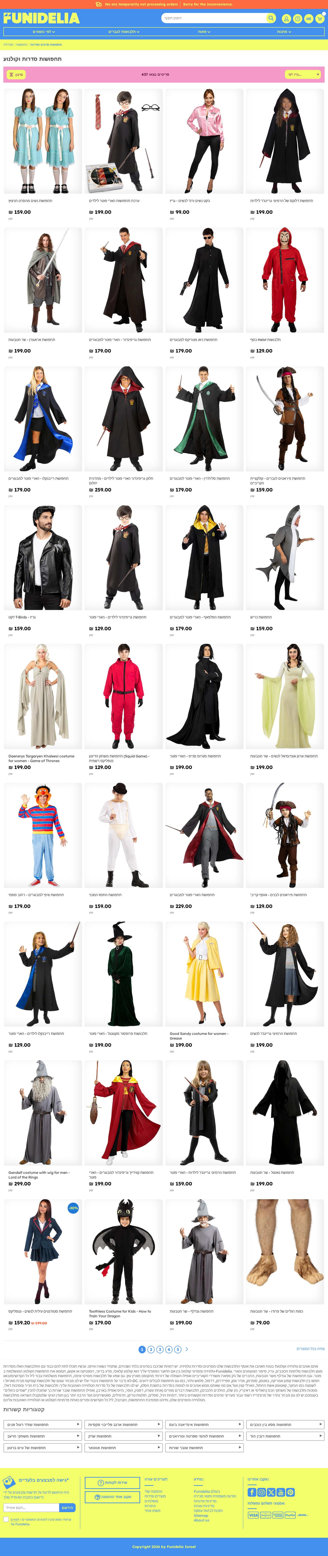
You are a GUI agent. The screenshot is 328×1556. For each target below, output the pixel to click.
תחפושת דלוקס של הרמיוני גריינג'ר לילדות (281, 200)
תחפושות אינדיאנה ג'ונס (189, 1424)
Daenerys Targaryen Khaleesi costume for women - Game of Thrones (41, 758)
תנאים (15, 1519)
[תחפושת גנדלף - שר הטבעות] (204, 1252)
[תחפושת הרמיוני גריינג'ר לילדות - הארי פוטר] (204, 1113)
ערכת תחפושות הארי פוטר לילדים (114, 200)
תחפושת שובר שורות (186, 1448)
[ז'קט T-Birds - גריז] (43, 558)
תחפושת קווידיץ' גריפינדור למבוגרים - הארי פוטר (121, 1174)
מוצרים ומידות (155, 1496)
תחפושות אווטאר (102, 1448)
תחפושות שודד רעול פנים (27, 1424)
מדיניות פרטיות (205, 1501)
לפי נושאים (42, 31)
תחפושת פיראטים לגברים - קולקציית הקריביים (277, 480)
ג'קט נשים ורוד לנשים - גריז (190, 200)
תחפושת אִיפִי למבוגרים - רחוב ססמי (36, 895)
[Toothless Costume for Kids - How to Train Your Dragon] (124, 1252)
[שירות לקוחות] (297, 18)
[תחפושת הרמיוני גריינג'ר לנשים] (285, 974)
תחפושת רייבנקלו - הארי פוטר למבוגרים (38, 478)
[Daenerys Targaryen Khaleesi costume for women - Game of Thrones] (43, 696)
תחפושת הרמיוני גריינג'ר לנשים (273, 1033)
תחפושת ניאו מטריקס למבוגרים (193, 339)
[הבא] (186, 1349)
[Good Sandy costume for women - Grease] (204, 974)
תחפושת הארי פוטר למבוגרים (192, 895)
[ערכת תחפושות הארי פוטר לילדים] (124, 141)
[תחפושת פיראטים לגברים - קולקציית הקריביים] (285, 419)
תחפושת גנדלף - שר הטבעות (192, 1311)
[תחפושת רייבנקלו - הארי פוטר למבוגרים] (43, 419)
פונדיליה (8, 44)
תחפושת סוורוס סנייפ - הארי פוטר (195, 756)
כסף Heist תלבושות (265, 339)
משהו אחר (152, 1510)
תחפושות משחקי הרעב (26, 1436)
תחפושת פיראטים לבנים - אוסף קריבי (278, 895)
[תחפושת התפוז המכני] (124, 835)
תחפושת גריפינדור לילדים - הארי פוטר (117, 617)
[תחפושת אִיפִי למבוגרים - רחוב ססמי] (43, 835)
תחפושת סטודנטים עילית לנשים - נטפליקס (40, 1311)
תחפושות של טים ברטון (26, 1448)
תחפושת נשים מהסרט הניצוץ (30, 200)
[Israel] (252, 1493)
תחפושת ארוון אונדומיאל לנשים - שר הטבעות (284, 756)
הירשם (67, 1507)
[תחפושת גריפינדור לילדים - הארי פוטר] (124, 558)
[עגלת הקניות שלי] (320, 18)
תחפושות (21, 44)
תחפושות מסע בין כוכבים (270, 1424)
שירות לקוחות (115, 1482)
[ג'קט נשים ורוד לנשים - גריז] (204, 141)
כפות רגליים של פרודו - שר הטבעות (276, 1311)
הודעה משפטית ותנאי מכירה (215, 1496)
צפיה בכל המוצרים (311, 1348)
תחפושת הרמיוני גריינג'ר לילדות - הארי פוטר (203, 1172)
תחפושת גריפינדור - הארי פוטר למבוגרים (120, 339)
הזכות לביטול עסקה (208, 1510)
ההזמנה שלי (153, 1491)
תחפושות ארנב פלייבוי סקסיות (112, 1424)
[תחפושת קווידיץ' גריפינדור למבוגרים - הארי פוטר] (124, 1113)
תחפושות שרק (99, 1436)
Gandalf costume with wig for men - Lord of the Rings (39, 1174)
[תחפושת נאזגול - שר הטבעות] (285, 1113)
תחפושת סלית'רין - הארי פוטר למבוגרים (200, 478)
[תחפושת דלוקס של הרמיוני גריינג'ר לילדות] (285, 141)
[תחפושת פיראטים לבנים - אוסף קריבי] (285, 835)
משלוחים (151, 1501)
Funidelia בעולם (207, 1491)
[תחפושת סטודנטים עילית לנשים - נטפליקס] (43, 1252)
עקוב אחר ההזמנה (115, 1497)
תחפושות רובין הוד (265, 1436)
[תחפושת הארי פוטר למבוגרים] (204, 835)
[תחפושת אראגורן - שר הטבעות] (43, 280)
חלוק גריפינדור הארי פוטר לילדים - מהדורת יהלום (121, 480)
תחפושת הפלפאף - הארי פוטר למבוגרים (200, 617)
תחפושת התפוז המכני (105, 895)
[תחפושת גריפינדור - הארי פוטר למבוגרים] (124, 280)
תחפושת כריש (261, 617)
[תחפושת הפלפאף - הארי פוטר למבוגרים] (204, 558)
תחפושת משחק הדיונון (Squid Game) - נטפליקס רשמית (119, 758)
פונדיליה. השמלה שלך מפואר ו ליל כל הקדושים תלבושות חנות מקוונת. (41, 18)
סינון (19, 74)
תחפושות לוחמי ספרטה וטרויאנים (196, 1436)
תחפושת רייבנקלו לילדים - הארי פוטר (36, 1033)
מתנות (282, 31)
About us (201, 1520)
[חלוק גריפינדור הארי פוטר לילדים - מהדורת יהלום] (124, 419)
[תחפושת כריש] (285, 558)
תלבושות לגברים (122, 31)
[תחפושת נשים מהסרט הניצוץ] (43, 141)
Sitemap (201, 1515)
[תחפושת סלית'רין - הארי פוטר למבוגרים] (204, 419)
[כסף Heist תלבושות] (285, 280)
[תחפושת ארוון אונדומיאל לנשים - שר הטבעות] (285, 696)
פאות (202, 31)
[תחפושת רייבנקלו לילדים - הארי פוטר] (43, 974)
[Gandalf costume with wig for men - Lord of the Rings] (43, 1113)
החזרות (150, 1506)
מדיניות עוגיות (204, 1506)
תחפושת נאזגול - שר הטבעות (272, 1172)
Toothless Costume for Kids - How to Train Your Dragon (120, 1313)
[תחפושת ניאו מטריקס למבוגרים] (204, 280)
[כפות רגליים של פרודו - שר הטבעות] (285, 1252)
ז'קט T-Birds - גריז (22, 617)
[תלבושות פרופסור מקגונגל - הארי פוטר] (124, 974)
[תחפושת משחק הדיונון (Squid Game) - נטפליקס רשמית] (124, 696)
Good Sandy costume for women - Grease (199, 1035)
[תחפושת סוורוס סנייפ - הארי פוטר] (204, 696)
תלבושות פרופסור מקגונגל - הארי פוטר (118, 1033)
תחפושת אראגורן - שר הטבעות (31, 339)
